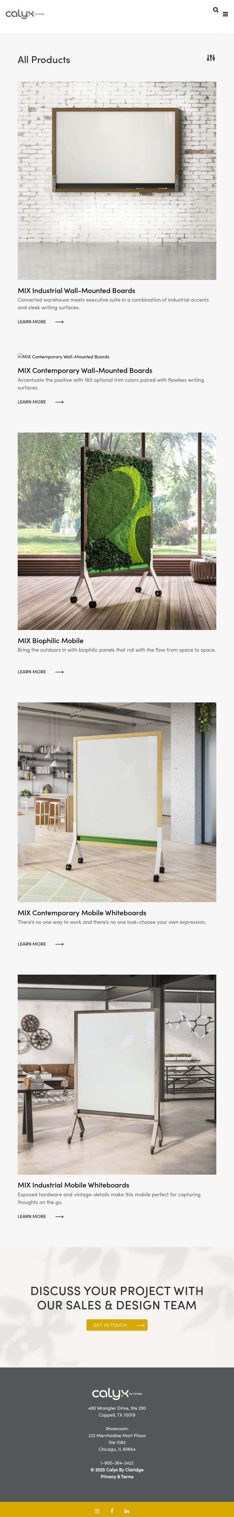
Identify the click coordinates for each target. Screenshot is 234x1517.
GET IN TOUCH (110, 1325)
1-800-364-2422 (117, 1463)
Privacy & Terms (117, 1476)
